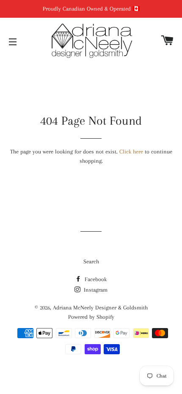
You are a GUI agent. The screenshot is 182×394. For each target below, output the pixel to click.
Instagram (95, 290)
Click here (131, 151)
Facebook (95, 279)
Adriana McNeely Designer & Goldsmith (100, 307)
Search (91, 261)
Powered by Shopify (91, 317)
